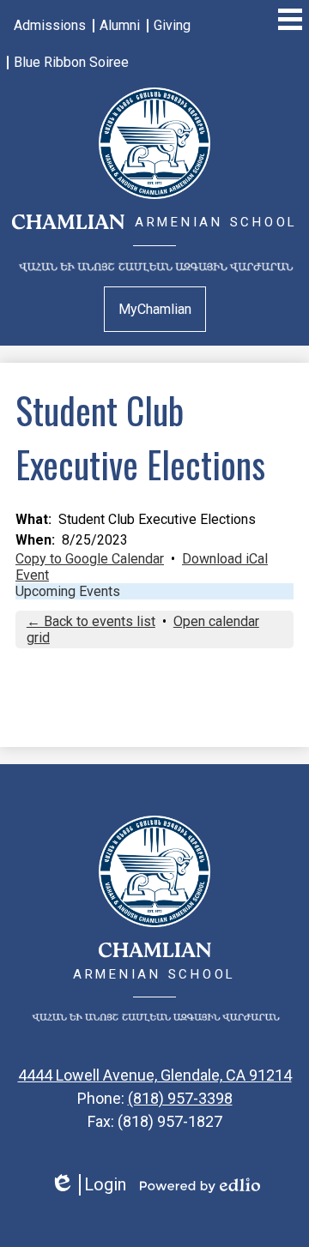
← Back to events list (91, 621)
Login (88, 1185)
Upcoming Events (67, 591)
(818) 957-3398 (180, 1098)
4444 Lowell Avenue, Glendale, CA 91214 (155, 1075)
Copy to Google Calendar (89, 559)
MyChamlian (154, 309)
